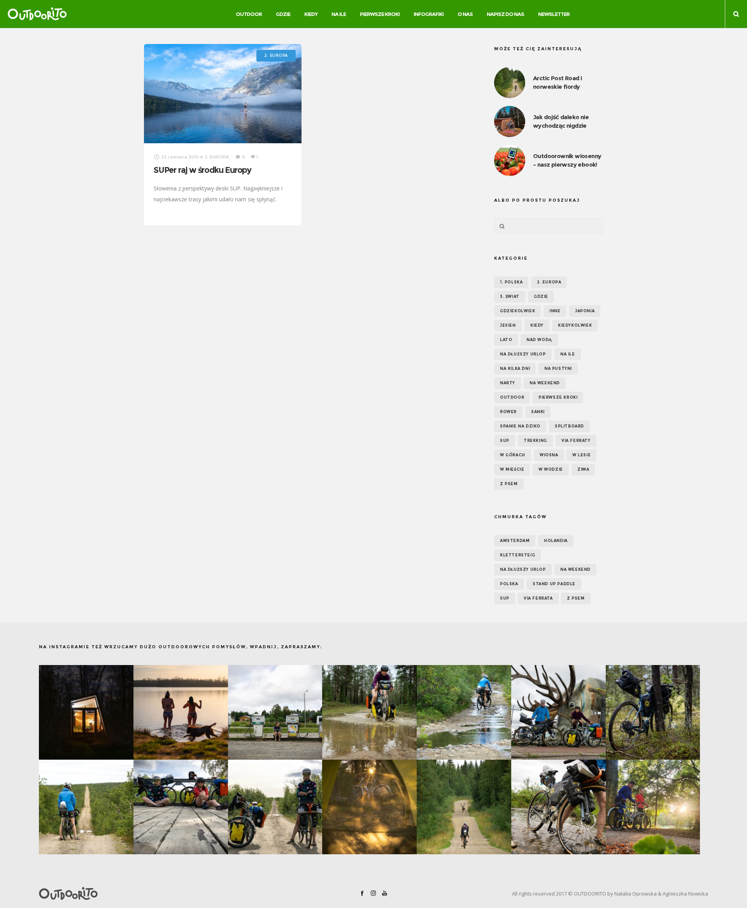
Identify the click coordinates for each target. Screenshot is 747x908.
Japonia (584, 310)
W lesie (581, 455)
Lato (506, 339)
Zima (583, 469)
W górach (512, 455)
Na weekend (545, 382)
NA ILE (567, 354)
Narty (507, 382)
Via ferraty (576, 440)
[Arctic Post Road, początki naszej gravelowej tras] (369, 712)
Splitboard (569, 426)
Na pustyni (558, 368)
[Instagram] (373, 893)
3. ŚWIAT (509, 296)
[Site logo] (37, 14)
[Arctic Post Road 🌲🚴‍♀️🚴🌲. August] (558, 712)
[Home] (148, 893)
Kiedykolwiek (575, 325)
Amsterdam (515, 540)
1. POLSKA (511, 282)
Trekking (535, 440)
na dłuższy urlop (523, 569)
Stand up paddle (554, 583)
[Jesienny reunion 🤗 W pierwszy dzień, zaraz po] (653, 807)
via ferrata (538, 598)
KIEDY (537, 325)
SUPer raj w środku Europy (202, 170)
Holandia (556, 540)
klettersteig (517, 555)
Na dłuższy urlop (523, 354)
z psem (576, 598)
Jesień (508, 325)
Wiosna (549, 455)
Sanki (538, 411)
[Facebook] (362, 893)
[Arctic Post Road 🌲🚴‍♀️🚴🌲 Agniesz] (653, 712)
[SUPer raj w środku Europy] (223, 93)
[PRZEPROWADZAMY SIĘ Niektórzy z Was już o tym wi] (180, 712)
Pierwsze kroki (557, 397)
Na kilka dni (515, 368)
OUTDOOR (512, 397)
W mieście (512, 469)
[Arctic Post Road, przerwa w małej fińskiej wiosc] (275, 712)
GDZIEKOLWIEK (517, 310)
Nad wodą (539, 339)
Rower (508, 411)
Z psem (509, 483)
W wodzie (550, 469)
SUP (504, 440)
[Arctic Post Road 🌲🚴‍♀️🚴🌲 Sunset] (369, 807)
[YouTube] (384, 893)
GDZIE (541, 296)
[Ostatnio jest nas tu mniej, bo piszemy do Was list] (86, 712)
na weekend (575, 569)
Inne (554, 310)
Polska (509, 583)
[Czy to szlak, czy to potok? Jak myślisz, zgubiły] (464, 712)
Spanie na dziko (520, 426)
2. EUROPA (549, 282)
